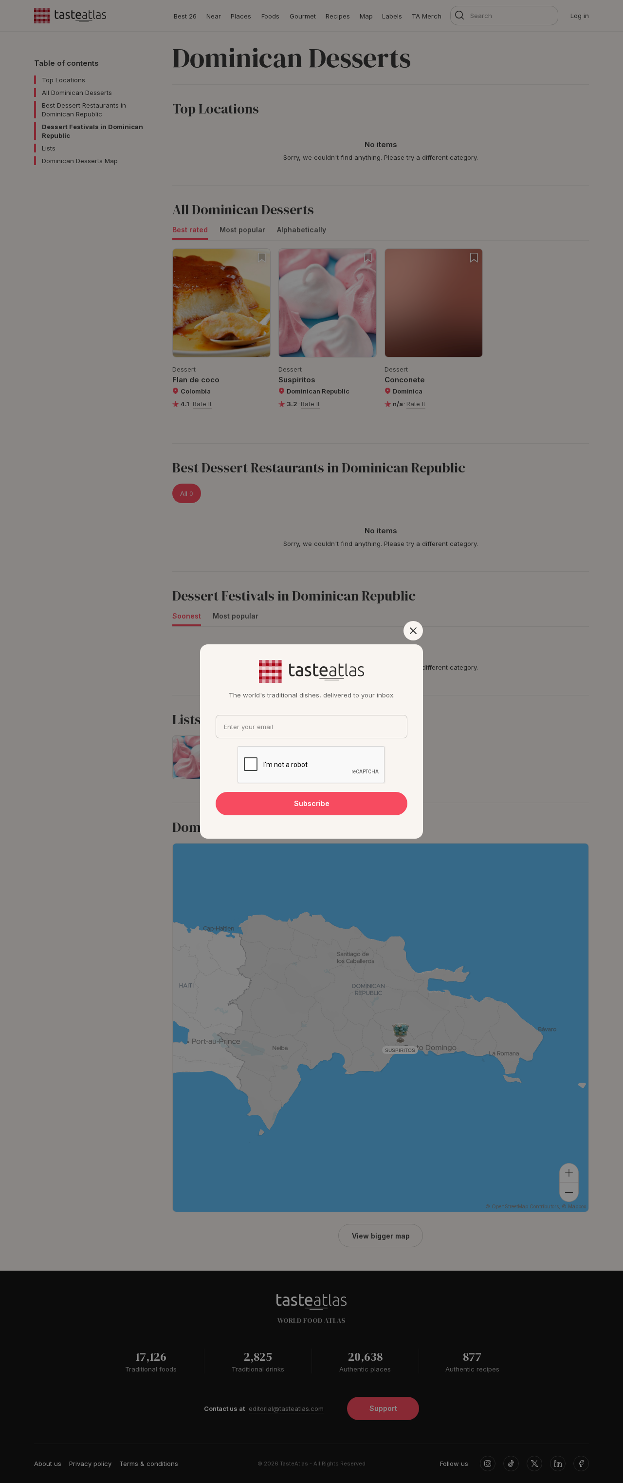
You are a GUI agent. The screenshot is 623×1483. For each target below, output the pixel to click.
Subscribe (312, 803)
